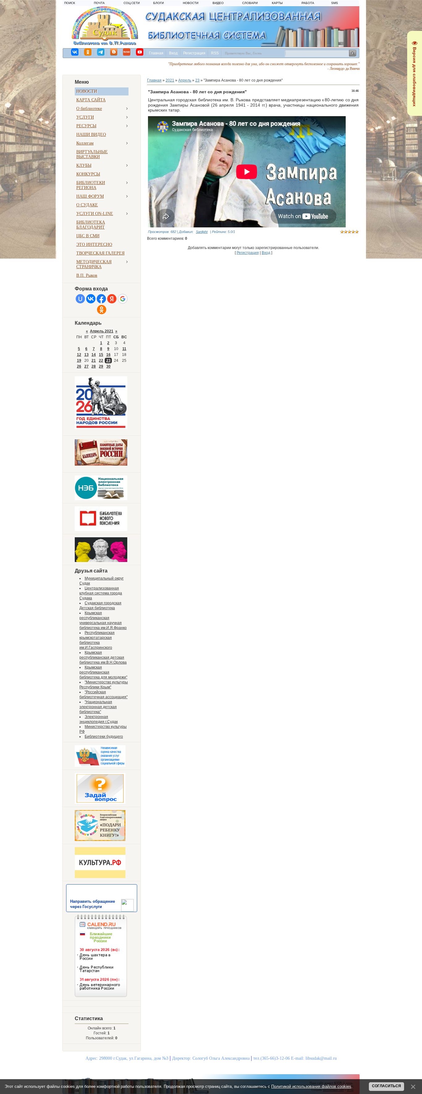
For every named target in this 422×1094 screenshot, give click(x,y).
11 (124, 349)
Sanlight (202, 232)
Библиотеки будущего (104, 736)
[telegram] (101, 52)
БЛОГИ (158, 3)
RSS (215, 53)
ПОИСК (69, 3)
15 (101, 355)
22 (101, 360)
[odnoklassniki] (88, 52)
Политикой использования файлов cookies (311, 1086)
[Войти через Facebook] (101, 298)
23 (108, 360)
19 (79, 360)
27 (86, 366)
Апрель (184, 80)
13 (86, 355)
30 (108, 366)
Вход (173, 53)
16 (108, 355)
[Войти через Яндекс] (111, 298)
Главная (156, 53)
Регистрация (194, 53)
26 (79, 366)
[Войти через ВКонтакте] (90, 298)
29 (101, 366)
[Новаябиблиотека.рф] (101, 530)
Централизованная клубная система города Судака (100, 593)
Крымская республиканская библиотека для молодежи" (103, 672)
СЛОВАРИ (250, 3)
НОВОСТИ (190, 3)
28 (93, 366)
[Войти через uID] (80, 298)
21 (93, 360)
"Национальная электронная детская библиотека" (98, 707)
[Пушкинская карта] (101, 561)
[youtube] (139, 52)
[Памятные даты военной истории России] (101, 464)
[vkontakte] (75, 52)
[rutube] (126, 52)
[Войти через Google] (123, 299)
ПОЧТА (99, 3)
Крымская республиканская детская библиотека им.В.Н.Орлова (103, 657)
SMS (334, 3)
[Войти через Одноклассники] (101, 309)
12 (79, 355)
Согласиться (386, 1086)
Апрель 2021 (101, 331)
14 (93, 355)
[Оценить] (100, 765)
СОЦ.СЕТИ (132, 3)
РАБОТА (308, 3)
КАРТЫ (277, 3)
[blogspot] (114, 52)
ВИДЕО (218, 3)
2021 (170, 80)
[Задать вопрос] (100, 802)
